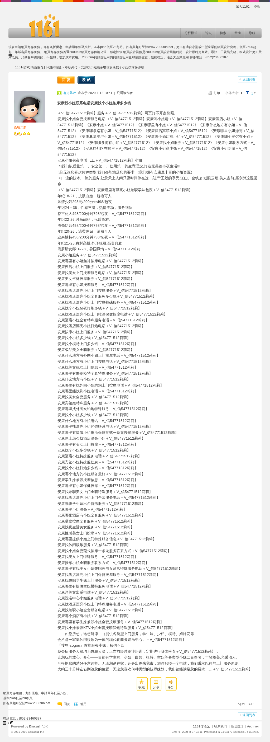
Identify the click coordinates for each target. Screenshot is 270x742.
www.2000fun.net (160, 47)
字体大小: (232, 93)
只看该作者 (125, 93)
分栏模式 (191, 33)
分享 (156, 687)
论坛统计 (237, 726)
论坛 (208, 33)
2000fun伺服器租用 (96, 57)
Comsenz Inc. (36, 731)
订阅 (241, 704)
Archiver (253, 726)
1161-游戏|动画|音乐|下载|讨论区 (38, 67)
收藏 (141, 687)
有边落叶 (69, 93)
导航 (252, 33)
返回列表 (249, 79)
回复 (67, 80)
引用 (83, 704)
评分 (170, 687)
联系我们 (220, 726)
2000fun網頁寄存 (81, 52)
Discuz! (34, 726)
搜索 (223, 33)
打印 (217, 93)
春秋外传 (71, 67)
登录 (257, 6)
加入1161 (243, 6)
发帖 (87, 80)
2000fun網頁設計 (157, 52)
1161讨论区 (201, 726)
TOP (250, 704)
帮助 (237, 33)
